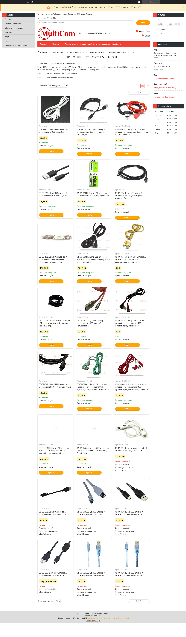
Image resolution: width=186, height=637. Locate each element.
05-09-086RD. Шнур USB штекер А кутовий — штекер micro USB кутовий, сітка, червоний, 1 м (54, 450)
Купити (51, 151)
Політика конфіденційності (118, 618)
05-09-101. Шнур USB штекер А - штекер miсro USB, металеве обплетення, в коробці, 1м (53, 259)
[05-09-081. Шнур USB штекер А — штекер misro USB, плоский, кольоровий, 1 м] (94, 300)
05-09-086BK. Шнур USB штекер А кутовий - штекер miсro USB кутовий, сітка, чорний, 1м (93, 259)
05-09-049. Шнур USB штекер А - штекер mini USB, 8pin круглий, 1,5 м (55, 385)
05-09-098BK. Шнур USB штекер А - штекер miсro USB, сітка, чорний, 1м (93, 194)
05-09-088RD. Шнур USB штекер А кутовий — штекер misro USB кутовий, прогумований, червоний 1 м (131, 387)
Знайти (143, 23)
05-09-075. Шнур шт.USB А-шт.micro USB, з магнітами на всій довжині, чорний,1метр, (55, 323)
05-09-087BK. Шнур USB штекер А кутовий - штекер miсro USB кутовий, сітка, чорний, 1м (131, 132)
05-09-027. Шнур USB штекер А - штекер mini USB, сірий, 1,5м (53, 574)
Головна (43, 44)
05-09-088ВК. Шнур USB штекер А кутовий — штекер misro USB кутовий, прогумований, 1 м (130, 323)
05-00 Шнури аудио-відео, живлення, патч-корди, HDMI (81, 52)
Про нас (8, 19)
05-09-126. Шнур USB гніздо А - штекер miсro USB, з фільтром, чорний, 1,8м (129, 196)
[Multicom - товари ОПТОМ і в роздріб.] (56, 33)
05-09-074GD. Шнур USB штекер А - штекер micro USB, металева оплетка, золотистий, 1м (131, 259)
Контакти (8, 32)
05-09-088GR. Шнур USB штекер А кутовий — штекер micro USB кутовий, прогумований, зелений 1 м (93, 387)
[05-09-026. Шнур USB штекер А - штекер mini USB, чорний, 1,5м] (132, 492)
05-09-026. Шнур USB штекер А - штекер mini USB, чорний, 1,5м (129, 513)
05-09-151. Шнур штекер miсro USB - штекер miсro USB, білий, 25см (131, 449)
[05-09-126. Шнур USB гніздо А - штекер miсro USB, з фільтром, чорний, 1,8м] (132, 173)
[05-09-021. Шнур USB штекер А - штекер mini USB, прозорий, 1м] (94, 553)
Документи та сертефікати (16, 45)
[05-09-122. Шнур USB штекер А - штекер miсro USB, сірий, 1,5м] (56, 109)
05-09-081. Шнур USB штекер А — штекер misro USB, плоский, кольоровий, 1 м (92, 323)
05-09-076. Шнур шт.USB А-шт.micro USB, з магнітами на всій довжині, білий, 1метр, (93, 450)
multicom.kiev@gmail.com (164, 97)
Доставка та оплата (13, 23)
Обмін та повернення (14, 28)
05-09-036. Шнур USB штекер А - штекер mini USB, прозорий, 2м (129, 574)
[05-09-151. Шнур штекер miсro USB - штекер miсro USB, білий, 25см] (132, 428)
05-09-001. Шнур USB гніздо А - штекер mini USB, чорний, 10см (53, 513)
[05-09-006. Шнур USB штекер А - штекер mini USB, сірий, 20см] (94, 492)
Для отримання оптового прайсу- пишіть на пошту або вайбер (93, 44)
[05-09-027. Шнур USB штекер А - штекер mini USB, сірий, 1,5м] (56, 553)
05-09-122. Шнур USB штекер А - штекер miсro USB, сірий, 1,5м (53, 130)
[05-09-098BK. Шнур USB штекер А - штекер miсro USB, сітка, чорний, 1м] (94, 173)
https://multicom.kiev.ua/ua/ (165, 87)
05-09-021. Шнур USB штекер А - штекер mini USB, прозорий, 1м (91, 574)
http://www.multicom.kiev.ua (165, 78)
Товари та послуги (48, 52)
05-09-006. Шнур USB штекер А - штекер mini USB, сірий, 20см (91, 513)
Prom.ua (106, 613)
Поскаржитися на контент (97, 618)
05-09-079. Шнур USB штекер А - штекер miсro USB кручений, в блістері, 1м (91, 132)
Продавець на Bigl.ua (93, 616)
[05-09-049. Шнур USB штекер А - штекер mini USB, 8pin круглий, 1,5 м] (56, 364)
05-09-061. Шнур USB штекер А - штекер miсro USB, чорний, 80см (53, 194)
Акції (7, 36)
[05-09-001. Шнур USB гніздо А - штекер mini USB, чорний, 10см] (56, 492)
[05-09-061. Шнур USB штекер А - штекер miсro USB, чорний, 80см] (56, 173)
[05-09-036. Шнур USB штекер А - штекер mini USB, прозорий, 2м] (132, 553)
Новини (8, 41)
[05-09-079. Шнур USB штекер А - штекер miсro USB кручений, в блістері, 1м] (94, 109)
